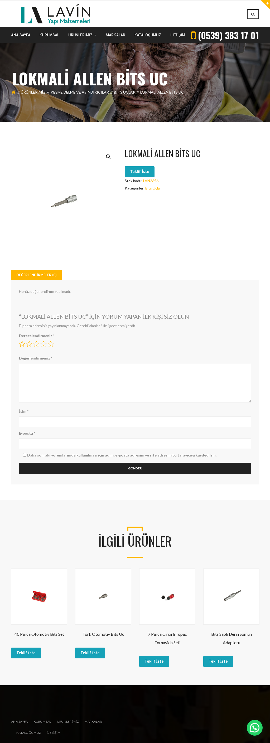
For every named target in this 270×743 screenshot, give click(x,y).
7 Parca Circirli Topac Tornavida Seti (167, 638)
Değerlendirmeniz (35, 358)
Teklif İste (139, 171)
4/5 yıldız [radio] (43, 344)
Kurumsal (42, 721)
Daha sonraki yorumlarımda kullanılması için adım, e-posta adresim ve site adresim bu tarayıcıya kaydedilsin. (121, 455)
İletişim (53, 733)
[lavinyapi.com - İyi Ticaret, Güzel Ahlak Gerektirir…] (55, 13)
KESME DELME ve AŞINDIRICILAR (80, 92)
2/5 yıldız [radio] (29, 344)
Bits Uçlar (124, 92)
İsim (23, 411)
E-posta (27, 433)
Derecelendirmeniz (36, 335)
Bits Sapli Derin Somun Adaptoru (231, 638)
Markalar (93, 721)
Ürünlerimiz (33, 92)
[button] (108, 157)
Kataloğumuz (28, 733)
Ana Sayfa (19, 721)
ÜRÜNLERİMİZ (68, 721)
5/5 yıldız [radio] (50, 344)
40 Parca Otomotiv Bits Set (39, 634)
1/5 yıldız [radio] (22, 344)
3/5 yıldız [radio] (36, 344)
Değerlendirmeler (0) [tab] (36, 275)
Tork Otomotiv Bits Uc (103, 634)
